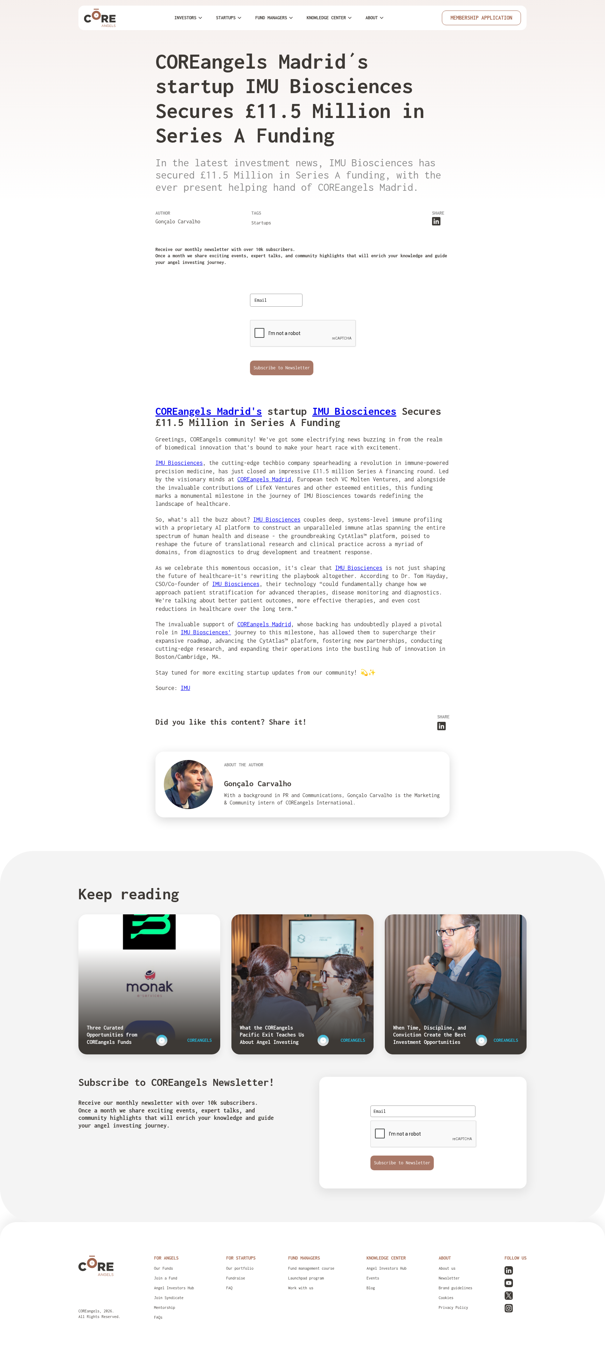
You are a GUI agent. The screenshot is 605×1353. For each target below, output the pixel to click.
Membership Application (481, 18)
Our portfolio (239, 1268)
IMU (185, 688)
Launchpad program (306, 1278)
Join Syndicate (168, 1298)
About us (447, 1268)
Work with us (300, 1288)
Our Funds (163, 1268)
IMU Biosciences (179, 463)
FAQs (158, 1317)
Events (373, 1278)
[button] (188, 18)
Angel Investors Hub (174, 1288)
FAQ (229, 1288)
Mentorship (164, 1307)
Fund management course (311, 1268)
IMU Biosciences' (206, 632)
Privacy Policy (453, 1307)
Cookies (446, 1298)
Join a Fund (165, 1278)
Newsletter (449, 1278)
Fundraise (235, 1278)
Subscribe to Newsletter (281, 367)
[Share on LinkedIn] (436, 220)
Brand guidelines (455, 1288)
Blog (371, 1288)
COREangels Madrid (264, 479)
